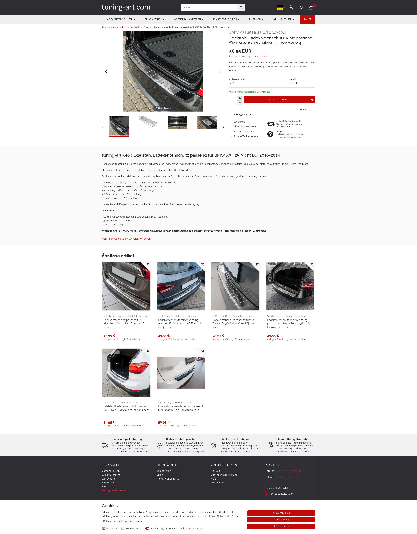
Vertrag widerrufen (113, 490)
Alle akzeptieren (281, 513)
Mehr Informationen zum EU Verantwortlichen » (127, 238)
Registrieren (163, 471)
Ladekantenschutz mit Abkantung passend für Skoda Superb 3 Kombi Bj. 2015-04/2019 (288, 323)
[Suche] (241, 7)
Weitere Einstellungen (191, 528)
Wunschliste (308, 109)
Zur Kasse (108, 482)
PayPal (154, 528)
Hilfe (105, 486)
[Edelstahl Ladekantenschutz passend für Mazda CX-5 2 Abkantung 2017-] (181, 373)
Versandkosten (259, 56)
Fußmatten (153, 19)
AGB (213, 478)
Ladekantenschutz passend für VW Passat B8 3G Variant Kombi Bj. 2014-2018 (235, 323)
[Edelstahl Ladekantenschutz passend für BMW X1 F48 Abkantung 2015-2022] (126, 373)
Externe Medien (134, 528)
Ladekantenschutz (119, 19)
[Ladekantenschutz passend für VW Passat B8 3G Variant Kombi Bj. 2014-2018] (236, 286)
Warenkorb (108, 478)
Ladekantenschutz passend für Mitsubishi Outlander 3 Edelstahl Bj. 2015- (125, 323)
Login (159, 475)
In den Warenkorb (278, 99)
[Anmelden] (291, 8)
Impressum (217, 482)
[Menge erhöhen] (239, 98)
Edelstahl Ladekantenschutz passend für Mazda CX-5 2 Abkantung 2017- (180, 408)
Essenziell (112, 528)
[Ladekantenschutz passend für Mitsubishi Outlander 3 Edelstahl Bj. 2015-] (126, 286)
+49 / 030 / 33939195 (294, 134)
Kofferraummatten (187, 19)
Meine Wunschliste (167, 478)
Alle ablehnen (281, 526)
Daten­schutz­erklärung (224, 475)
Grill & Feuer (282, 19)
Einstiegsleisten (225, 19)
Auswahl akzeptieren (281, 519)
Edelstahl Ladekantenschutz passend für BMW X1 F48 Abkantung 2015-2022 (126, 408)
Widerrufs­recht (111, 475)
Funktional (171, 528)
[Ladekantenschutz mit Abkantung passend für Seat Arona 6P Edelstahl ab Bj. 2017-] (181, 286)
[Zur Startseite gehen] (103, 27)
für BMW (135, 27)
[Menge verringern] (239, 103)
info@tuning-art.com (293, 137)
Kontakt (215, 471)
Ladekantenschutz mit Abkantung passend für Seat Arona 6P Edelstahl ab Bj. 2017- (180, 323)
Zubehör (255, 19)
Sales (307, 19)
